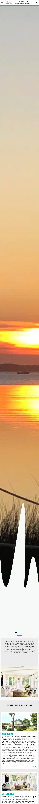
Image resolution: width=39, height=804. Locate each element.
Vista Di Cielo (8, 794)
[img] (19, 722)
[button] (2, 2)
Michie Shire (7, 734)
